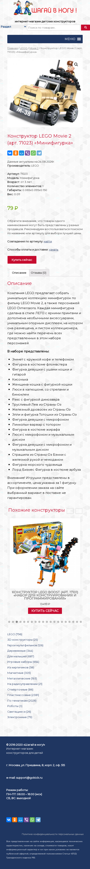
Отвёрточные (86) (20, 689)
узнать (53, 249)
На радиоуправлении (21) (24, 684)
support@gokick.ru (29, 777)
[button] (70, 39)
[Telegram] (39, 153)
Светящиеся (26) (19, 711)
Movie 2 (34, 48)
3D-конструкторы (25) (22, 639)
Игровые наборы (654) (23, 661)
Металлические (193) (22, 678)
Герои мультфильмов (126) (25, 645)
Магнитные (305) (19, 672)
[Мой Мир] (21, 153)
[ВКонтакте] (9, 153)
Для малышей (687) (20, 656)
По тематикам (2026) (21, 700)
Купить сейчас (22, 259)
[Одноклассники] (15, 153)
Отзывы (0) (38, 272)
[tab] (19, 273)
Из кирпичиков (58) (20, 667)
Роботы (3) (14, 706)
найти (48, 241)
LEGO (23, 48)
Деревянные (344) (20, 650)
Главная (12, 48)
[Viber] (27, 153)
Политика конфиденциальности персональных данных (53, 834)
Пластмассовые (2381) (23, 695)
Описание (19, 272)
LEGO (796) (14, 634)
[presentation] (70, 511)
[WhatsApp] (33, 153)
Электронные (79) (19, 717)
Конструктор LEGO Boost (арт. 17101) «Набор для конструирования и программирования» (45, 595)
